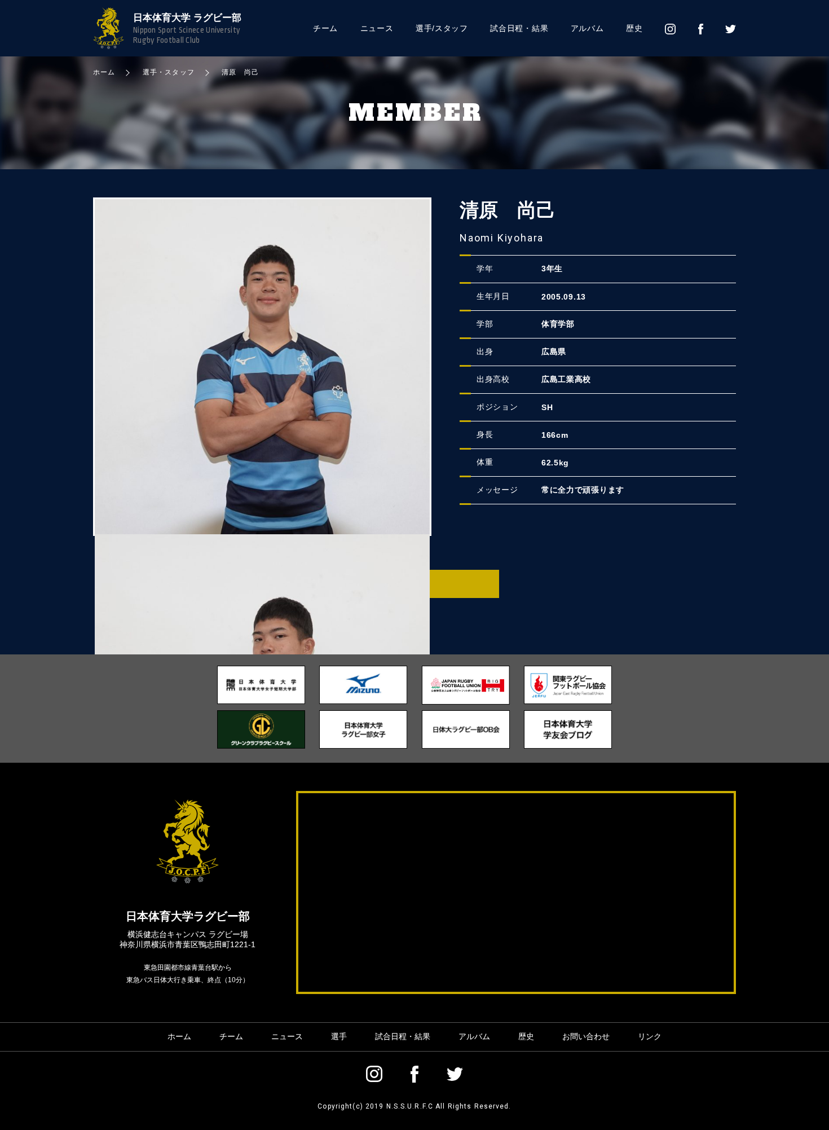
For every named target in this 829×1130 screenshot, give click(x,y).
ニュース (377, 28)
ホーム (179, 1036)
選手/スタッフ (442, 28)
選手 (339, 1036)
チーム (325, 28)
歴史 (634, 28)
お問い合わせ (586, 1036)
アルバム (587, 28)
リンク (650, 1036)
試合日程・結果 (519, 28)
